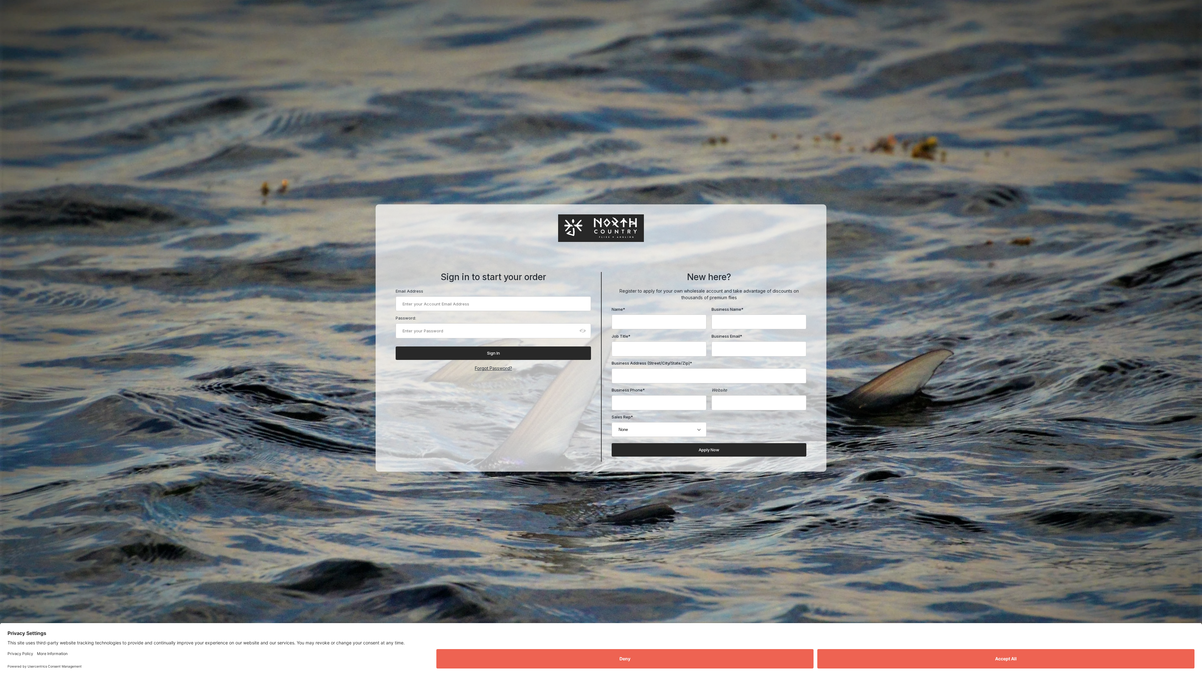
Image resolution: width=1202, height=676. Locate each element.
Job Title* (621, 336)
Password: (406, 317)
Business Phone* (628, 389)
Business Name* (727, 309)
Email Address (409, 291)
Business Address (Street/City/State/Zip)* (652, 363)
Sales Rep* (622, 416)
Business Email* (726, 336)
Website (719, 389)
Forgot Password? (493, 368)
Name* (618, 309)
